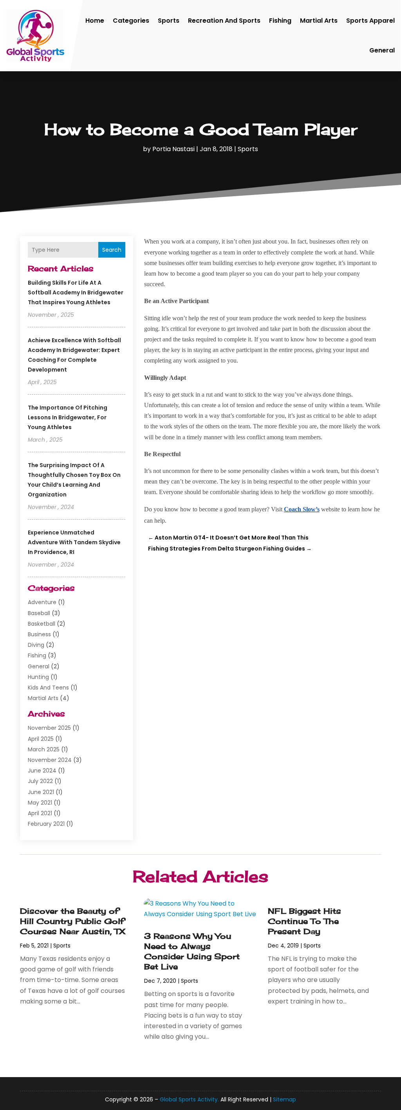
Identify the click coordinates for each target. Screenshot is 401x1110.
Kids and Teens (48, 687)
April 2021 (40, 813)
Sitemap (284, 1099)
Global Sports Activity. (189, 1099)
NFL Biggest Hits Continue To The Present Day (304, 921)
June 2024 (42, 770)
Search (111, 250)
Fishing (280, 20)
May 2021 (40, 803)
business (39, 634)
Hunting (38, 677)
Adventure (42, 602)
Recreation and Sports (224, 20)
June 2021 (41, 792)
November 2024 (50, 760)
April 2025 (41, 739)
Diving (36, 645)
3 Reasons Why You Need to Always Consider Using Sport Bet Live (192, 951)
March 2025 (44, 749)
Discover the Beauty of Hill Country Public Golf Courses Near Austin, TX (72, 921)
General (382, 50)
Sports (168, 20)
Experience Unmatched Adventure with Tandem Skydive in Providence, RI (74, 542)
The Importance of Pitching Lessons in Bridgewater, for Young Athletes (67, 417)
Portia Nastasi (173, 148)
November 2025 (49, 728)
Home (94, 20)
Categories (131, 20)
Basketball (41, 624)
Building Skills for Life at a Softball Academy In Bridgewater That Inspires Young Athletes (75, 292)
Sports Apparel (370, 20)
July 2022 (40, 781)
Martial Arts (319, 20)
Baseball (39, 613)
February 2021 (46, 824)
